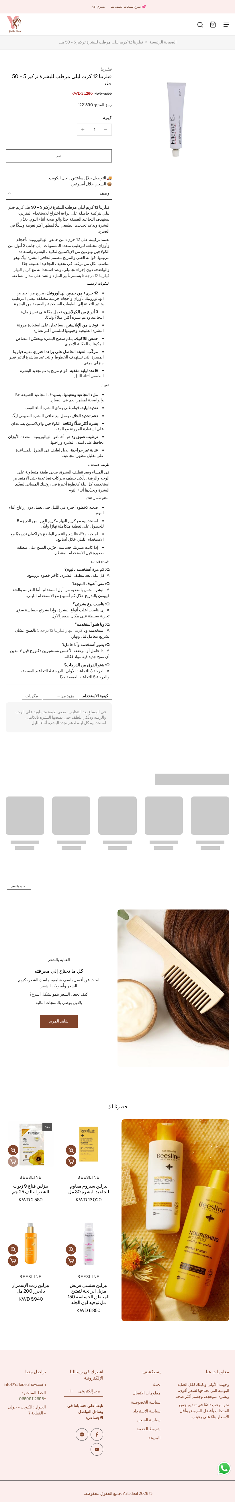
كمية (107, 117)
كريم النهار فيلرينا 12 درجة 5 (60, 630)
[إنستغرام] (82, 1434)
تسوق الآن (98, 7)
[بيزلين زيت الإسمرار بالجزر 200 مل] (31, 1243)
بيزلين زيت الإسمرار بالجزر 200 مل (30, 1288)
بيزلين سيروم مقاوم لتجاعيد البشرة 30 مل (88, 1188)
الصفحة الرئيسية (163, 42)
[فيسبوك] (97, 1434)
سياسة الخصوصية (145, 1401)
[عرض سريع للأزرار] (71, 1150)
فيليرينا (106, 69)
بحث (156, 1384)
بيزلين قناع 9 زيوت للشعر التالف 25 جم (30, 1188)
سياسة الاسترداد (146, 1410)
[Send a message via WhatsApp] (224, 1468)
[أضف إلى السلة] (71, 1161)
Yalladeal (130, 1493)
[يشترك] (71, 1391)
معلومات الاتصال (146, 1393)
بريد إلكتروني (89, 1391)
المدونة (154, 1437)
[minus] (105, 129)
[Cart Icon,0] (212, 24)
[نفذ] (13, 1161)
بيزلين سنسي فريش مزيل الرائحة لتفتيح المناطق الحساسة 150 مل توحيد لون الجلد (88, 1293)
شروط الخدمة (148, 1428)
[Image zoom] (176, 120)
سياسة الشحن (148, 1419)
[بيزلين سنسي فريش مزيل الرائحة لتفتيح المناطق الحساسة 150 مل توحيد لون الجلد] (88, 1243)
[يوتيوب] (97, 1449)
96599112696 (31, 1398)
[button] (59, 156)
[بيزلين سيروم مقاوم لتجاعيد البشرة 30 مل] (88, 1144)
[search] (200, 24)
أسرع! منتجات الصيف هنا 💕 (128, 7)
